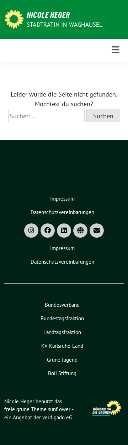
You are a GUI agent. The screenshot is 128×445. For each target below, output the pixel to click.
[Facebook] (48, 230)
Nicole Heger (48, 15)
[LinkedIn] (64, 230)
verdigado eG (57, 417)
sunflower (59, 409)
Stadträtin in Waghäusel (65, 25)
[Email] (97, 230)
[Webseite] (80, 230)
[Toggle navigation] (115, 50)
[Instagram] (31, 230)
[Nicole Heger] (14, 19)
